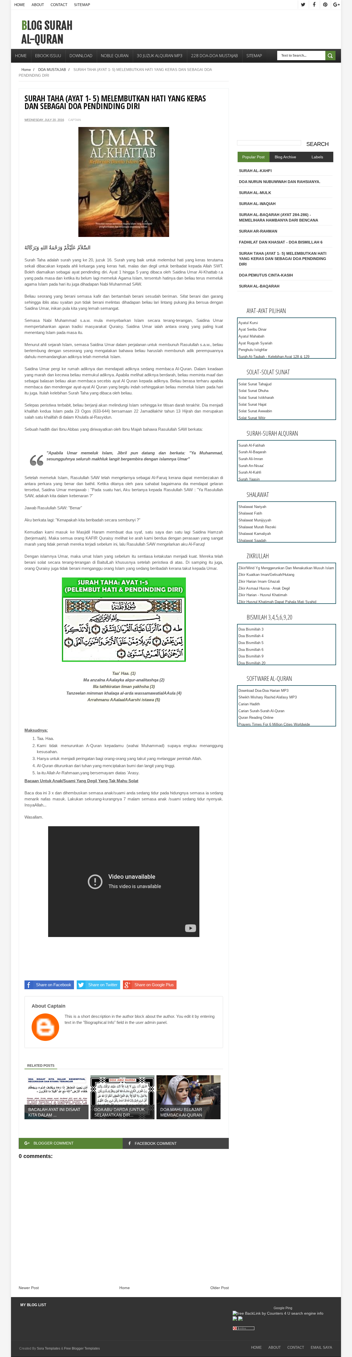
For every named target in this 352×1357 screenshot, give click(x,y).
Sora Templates (48, 1348)
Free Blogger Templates (82, 1348)
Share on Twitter (102, 984)
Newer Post (29, 1288)
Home (19, 5)
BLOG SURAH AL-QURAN (47, 32)
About (38, 5)
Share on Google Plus (154, 984)
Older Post (219, 1288)
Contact (59, 5)
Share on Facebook (53, 984)
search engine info (307, 1313)
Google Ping (283, 1308)
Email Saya (321, 1347)
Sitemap (82, 5)
